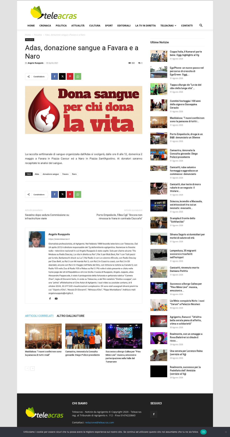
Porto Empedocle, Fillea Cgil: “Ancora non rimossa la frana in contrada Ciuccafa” (119, 216)
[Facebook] (54, 76)
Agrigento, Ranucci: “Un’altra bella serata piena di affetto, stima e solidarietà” (185, 320)
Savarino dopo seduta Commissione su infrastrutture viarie (47, 216)
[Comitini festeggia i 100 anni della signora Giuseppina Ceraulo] (158, 105)
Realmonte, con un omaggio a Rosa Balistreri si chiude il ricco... (186, 337)
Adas (37, 174)
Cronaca (45, 25)
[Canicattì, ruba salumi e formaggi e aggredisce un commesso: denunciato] (158, 168)
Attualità (78, 25)
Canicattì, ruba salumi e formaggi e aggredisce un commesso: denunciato (184, 170)
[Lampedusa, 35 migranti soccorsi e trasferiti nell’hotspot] (158, 255)
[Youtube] (57, 299)
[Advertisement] (143, 12)
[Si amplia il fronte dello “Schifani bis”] (158, 222)
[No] (225, 432)
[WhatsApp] (77, 76)
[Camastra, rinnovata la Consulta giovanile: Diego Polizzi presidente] (83, 336)
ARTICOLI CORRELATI (39, 315)
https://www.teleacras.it (59, 239)
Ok (203, 431)
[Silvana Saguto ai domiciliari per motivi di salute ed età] (158, 239)
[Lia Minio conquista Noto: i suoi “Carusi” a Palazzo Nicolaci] (158, 305)
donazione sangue (51, 174)
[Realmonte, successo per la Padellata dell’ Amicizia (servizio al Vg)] (158, 371)
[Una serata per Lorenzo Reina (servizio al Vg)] (158, 355)
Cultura (94, 25)
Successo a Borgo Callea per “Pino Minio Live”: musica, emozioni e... (186, 287)
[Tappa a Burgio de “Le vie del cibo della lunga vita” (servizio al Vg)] (158, 89)
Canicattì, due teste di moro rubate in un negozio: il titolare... (185, 187)
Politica (61, 25)
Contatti (187, 25)
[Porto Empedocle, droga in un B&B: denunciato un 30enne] (158, 138)
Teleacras (167, 25)
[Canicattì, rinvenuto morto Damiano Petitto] (158, 272)
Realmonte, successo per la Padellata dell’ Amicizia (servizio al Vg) (185, 370)
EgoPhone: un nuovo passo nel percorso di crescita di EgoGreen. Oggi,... (187, 71)
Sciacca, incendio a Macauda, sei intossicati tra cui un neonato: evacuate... (186, 204)
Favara (65, 174)
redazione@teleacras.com (99, 422)
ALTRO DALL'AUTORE (71, 315)
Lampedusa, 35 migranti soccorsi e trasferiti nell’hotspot (183, 254)
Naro (74, 174)
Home (31, 25)
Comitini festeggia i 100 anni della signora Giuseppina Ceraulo (185, 104)
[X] (62, 76)
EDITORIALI (124, 25)
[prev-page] (27, 368)
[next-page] (32, 368)
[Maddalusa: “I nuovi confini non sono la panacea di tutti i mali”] (43, 336)
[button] (201, 25)
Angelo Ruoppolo (35, 63)
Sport (109, 25)
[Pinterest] (70, 76)
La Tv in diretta (145, 25)
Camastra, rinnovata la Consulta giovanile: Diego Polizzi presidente (184, 153)
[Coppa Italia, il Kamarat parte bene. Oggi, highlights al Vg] (158, 56)
